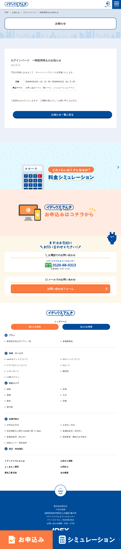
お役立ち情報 (66, 461)
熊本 (9, 401)
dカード (66, 365)
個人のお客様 (35, 327)
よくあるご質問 (12, 467)
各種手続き (14, 419)
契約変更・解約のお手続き (75, 437)
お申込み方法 (13, 425)
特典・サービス (16, 353)
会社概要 (64, 473)
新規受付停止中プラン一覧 (19, 341)
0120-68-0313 (64, 265)
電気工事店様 (11, 473)
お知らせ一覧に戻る (62, 114)
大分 (65, 395)
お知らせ (15, 12)
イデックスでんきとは (15, 461)
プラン (12, 335)
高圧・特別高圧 (16, 449)
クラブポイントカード (17, 365)
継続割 (66, 371)
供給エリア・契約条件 (17, 443)
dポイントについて (71, 359)
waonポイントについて (17, 359)
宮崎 (65, 401)
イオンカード (13, 371)
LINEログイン (13, 377)
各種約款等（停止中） (17, 437)
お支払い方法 (69, 425)
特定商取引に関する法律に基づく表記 (24, 431)
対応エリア (14, 383)
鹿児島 (10, 407)
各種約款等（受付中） (73, 431)
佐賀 (65, 389)
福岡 (9, 389)
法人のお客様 (86, 327)
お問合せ (64, 467)
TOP (6, 12)
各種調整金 (68, 341)
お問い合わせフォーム (60, 288)
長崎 (9, 395)
